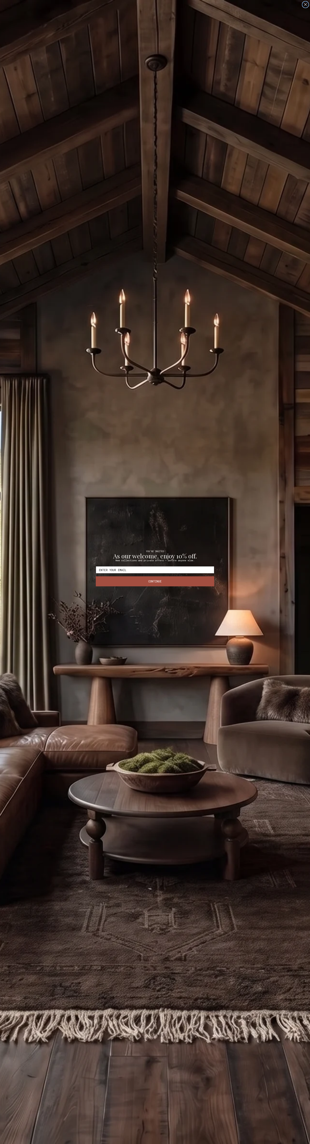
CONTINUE (155, 581)
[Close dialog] (305, 4)
